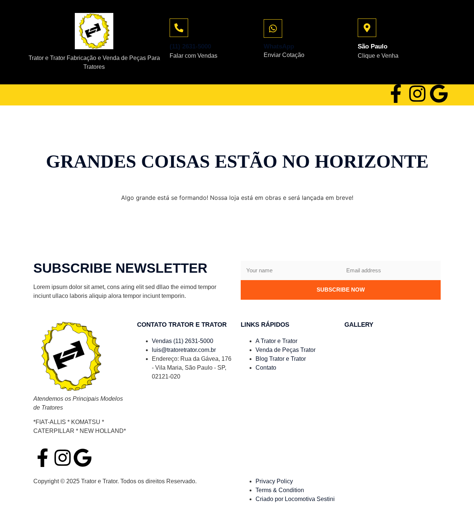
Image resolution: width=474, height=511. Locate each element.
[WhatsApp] (273, 28)
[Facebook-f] (396, 93)
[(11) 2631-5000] (179, 28)
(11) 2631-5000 (190, 46)
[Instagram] (417, 93)
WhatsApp (279, 46)
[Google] (439, 93)
